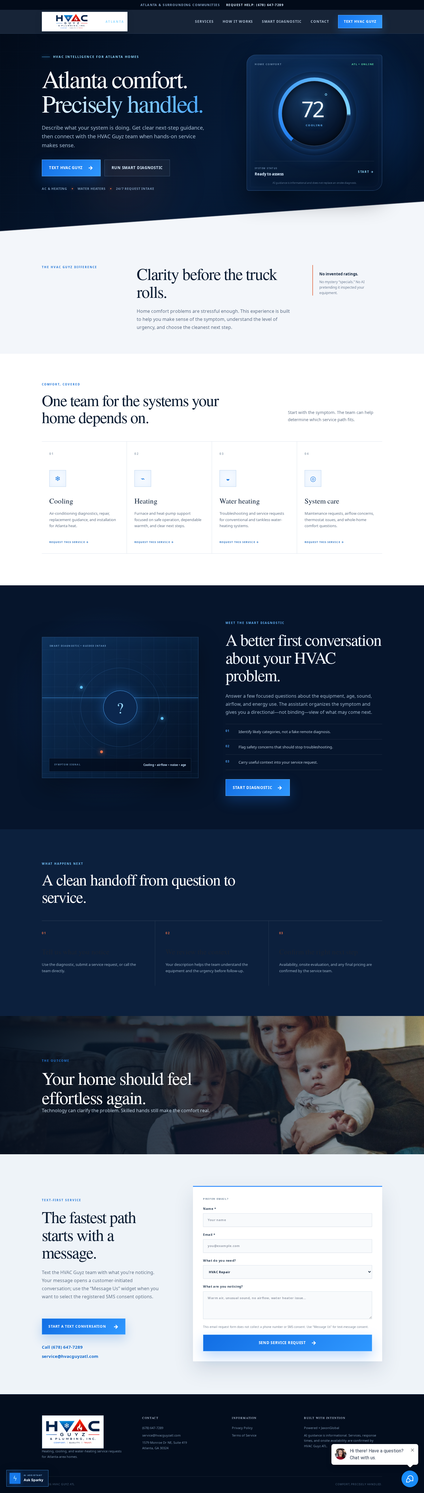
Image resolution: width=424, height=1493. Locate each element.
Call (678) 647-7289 (62, 1347)
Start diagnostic (258, 787)
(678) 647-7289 (152, 1428)
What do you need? (219, 1260)
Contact (320, 21)
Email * (209, 1234)
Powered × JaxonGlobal (321, 1428)
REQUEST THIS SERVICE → (69, 542)
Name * (209, 1208)
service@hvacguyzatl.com (70, 1356)
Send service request (288, 1342)
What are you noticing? (223, 1286)
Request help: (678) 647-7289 (255, 5)
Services (204, 21)
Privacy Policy (242, 1428)
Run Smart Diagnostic (137, 167)
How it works (238, 21)
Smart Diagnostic (281, 21)
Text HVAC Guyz (360, 21)
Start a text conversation (83, 1326)
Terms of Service (244, 1435)
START (366, 172)
